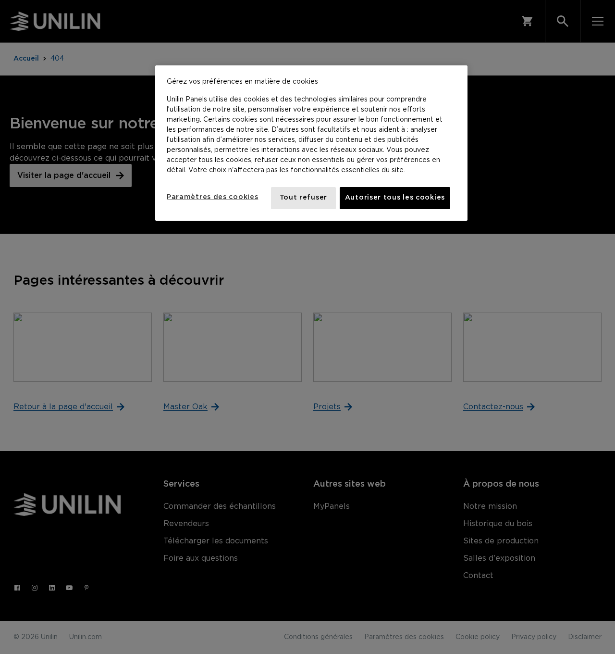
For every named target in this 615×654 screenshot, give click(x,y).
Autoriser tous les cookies (395, 197)
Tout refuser (303, 197)
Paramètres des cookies (212, 197)
